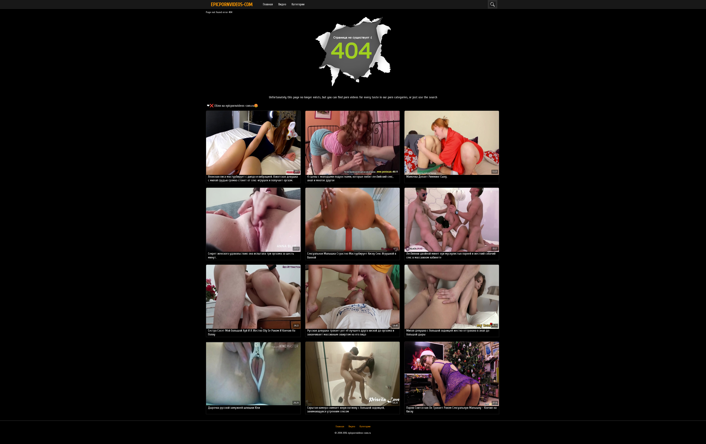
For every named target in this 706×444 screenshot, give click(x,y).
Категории (298, 4)
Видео (282, 4)
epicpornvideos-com (232, 4)
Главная (268, 4)
